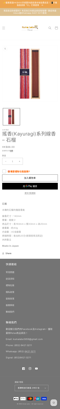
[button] (3, 28)
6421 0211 (30, 351)
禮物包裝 (10, 285)
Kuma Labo (26, 404)
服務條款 (10, 305)
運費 (11, 151)
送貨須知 (10, 278)
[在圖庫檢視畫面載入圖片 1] (11, 116)
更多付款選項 (30, 193)
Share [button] (9, 253)
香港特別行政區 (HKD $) (29, 388)
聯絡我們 (10, 311)
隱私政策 (10, 292)
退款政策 (10, 298)
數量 (4, 155)
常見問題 (10, 272)
